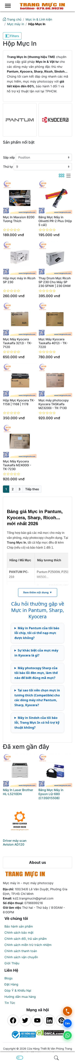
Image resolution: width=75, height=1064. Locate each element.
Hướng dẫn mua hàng (20, 997)
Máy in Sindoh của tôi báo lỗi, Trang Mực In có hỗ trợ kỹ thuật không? (36, 723)
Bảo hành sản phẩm (18, 926)
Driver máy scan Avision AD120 (15, 843)
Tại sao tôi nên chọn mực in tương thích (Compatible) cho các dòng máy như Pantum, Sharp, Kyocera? (37, 697)
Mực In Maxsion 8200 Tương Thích (18, 219)
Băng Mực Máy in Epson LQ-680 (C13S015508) (50, 794)
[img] (56, 1058)
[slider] (11, 230)
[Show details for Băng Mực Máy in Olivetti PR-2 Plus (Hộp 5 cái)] (55, 197)
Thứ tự (8, 167)
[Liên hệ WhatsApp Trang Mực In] (67, 1035)
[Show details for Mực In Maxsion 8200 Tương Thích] (20, 197)
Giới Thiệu (11, 963)
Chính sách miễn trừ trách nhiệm (28, 945)
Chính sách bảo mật (18, 932)
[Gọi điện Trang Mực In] (67, 1011)
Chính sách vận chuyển (21, 957)
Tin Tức (9, 1003)
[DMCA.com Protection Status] (50, 1034)
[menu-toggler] (8, 6)
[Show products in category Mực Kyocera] (55, 120)
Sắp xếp (9, 157)
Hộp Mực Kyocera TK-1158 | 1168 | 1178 (19, 402)
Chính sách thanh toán (20, 951)
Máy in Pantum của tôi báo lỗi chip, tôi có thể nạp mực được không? (36, 633)
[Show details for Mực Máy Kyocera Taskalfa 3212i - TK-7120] (20, 319)
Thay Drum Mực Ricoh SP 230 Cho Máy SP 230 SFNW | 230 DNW (54, 282)
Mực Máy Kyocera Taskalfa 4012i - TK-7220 (53, 343)
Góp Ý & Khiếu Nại (17, 990)
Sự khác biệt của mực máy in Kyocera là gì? (36, 652)
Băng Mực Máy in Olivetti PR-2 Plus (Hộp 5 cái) (55, 221)
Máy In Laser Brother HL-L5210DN (18, 792)
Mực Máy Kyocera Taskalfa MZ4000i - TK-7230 (17, 465)
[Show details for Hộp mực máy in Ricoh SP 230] (20, 258)
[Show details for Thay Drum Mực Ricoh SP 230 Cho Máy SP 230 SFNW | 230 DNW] (55, 258)
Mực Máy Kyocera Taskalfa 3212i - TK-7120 (17, 343)
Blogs (8, 978)
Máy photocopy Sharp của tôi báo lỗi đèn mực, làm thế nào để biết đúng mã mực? (36, 673)
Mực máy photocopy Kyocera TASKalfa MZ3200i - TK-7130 (53, 404)
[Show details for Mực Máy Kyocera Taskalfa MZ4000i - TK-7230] (20, 441)
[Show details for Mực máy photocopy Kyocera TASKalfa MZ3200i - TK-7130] (55, 380)
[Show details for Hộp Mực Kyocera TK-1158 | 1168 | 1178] (20, 380)
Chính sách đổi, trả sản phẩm (25, 939)
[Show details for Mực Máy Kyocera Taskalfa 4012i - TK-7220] (55, 319)
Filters (14, 36)
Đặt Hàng (11, 984)
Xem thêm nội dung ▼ (37, 592)
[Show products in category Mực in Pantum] (20, 120)
